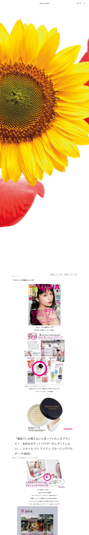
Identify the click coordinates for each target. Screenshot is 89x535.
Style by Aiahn (44, 3)
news (18, 276)
